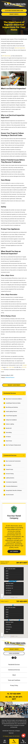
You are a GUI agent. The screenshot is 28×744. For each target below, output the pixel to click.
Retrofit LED (9, 428)
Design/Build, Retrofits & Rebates (14, 490)
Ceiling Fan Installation (11, 419)
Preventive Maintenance (11, 486)
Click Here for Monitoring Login (14, 10)
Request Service (14, 649)
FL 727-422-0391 (14, 694)
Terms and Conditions (14, 680)
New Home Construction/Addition (14, 399)
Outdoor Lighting (10, 424)
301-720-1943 (10, 367)
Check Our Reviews (14, 653)
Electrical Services (10, 377)
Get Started (14, 551)
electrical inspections (20, 48)
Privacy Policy (14, 685)
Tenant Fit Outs (9, 469)
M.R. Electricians (6, 55)
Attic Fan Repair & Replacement (13, 445)
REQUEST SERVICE (14, 14)
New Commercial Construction (13, 461)
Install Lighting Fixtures (11, 411)
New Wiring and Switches (12, 407)
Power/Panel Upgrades (11, 415)
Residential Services (14, 664)
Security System (10, 494)
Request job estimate (14, 385)
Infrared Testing (10, 473)
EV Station (8, 436)
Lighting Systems (10, 477)
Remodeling (9, 432)
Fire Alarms (8, 465)
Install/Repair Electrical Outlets (13, 403)
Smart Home (9, 440)
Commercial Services (14, 670)
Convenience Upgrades (11, 482)
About (14, 675)
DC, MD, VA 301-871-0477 (14, 698)
